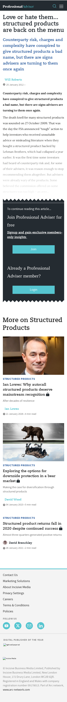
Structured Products (19, 379)
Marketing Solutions (16, 581)
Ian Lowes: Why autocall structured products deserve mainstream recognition (27, 390)
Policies (8, 611)
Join (33, 249)
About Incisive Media (17, 587)
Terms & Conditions (16, 605)
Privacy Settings (13, 593)
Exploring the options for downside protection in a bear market (29, 476)
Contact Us (10, 575)
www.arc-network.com (16, 689)
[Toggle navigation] (60, 6)
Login (33, 290)
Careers (8, 599)
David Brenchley (20, 543)
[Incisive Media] (9, 658)
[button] (54, 6)
